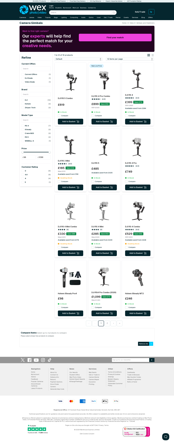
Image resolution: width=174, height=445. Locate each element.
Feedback (34, 379)
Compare (64, 116)
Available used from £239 (101, 240)
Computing (74, 17)
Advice (33, 377)
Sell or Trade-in (94, 375)
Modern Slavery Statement (113, 380)
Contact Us (92, 8)
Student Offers (74, 375)
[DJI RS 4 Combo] (137, 210)
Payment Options (56, 382)
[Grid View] (148, 55)
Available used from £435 (101, 173)
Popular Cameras (37, 381)
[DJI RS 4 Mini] (104, 210)
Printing (91, 384)
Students (58, 8)
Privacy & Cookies (114, 374)
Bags (56, 17)
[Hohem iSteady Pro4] (70, 277)
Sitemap (111, 377)
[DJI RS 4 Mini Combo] (70, 210)
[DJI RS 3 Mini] (70, 145)
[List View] (152, 55)
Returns (53, 379)
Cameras (22, 17)
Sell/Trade (140, 12)
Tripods (48, 17)
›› (119, 323)
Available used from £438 (135, 240)
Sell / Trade (108, 17)
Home (124, 23)
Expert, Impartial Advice (114, 1)
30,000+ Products (39, 1)
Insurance (92, 382)
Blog (143, 17)
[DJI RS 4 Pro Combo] (104, 80)
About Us (53, 372)
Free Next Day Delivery (77, 1)
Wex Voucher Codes (134, 377)
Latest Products (36, 388)
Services (135, 17)
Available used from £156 (68, 174)
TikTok (50, 360)
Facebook (29, 360)
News (71, 369)
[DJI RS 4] (137, 79)
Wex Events (92, 372)
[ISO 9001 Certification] (136, 432)
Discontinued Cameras (35, 385)
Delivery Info (54, 377)
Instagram (43, 360)
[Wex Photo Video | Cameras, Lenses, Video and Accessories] (33, 10)
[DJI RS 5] (104, 146)
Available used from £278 (68, 240)
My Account (67, 8)
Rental (118, 17)
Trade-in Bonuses (133, 375)
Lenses (31, 17)
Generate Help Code (57, 389)
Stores (51, 8)
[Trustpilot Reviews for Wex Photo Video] (38, 429)
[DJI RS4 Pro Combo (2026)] (104, 276)
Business (83, 8)
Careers (53, 386)
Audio (83, 17)
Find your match (115, 37)
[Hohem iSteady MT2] (137, 277)
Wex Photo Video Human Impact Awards (77, 378)
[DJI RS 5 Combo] (70, 81)
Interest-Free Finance (58, 1)
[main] (87, 185)
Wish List (76, 8)
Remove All (143, 344)
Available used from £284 (135, 108)
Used (98, 17)
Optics (91, 17)
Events (126, 17)
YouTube (36, 360)
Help (52, 369)
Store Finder (54, 384)
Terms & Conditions (115, 372)
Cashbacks (131, 372)
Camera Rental (94, 377)
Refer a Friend (132, 382)
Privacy (100, 425)
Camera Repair (94, 379)
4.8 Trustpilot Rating (134, 1)
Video (40, 17)
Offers (150, 17)
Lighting (64, 17)
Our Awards (73, 372)
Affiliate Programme (134, 379)
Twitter (23, 360)
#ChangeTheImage (75, 381)
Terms (106, 425)
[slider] (23, 152)
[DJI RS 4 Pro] (137, 146)
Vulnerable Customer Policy (115, 384)
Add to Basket (69, 121)
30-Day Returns (95, 1)
